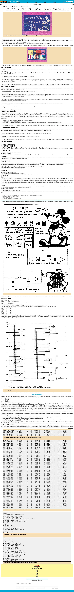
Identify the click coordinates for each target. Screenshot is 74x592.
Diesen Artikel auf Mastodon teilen (43, 579)
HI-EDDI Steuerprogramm (37, 566)
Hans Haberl (70, 428)
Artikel (14, 1)
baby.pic (37, 576)
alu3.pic (37, 571)
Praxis (72, 2)
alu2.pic (37, 570)
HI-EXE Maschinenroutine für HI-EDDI (37, 568)
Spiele (45, 2)
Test (27, 2)
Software (36, 2)
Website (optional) (40, 587)
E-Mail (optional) (30, 587)
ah (72, 428)
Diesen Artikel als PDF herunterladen (32, 579)
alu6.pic (37, 573)
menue (37, 569)
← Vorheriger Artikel (34, 580)
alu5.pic (37, 572)
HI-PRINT (37, 567)
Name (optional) (19, 587)
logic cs (37, 574)
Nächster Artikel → (40, 580)
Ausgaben (9, 1)
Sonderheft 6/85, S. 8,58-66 (38, 4)
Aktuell (9, 2)
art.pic (37, 575)
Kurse (63, 2)
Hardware (18, 2)
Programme (54, 2)
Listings (17, 1)
